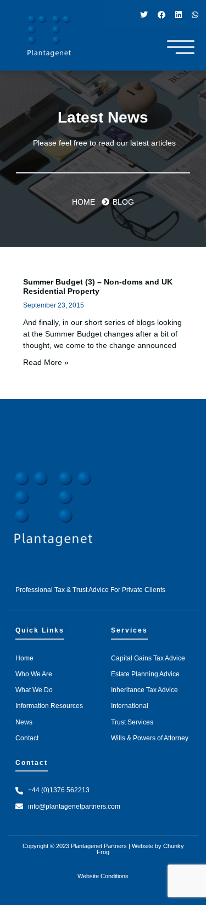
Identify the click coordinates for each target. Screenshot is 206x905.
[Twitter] (144, 14)
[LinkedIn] (178, 14)
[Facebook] (161, 14)
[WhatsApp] (195, 14)
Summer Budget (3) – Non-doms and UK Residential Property (97, 286)
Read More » (46, 362)
